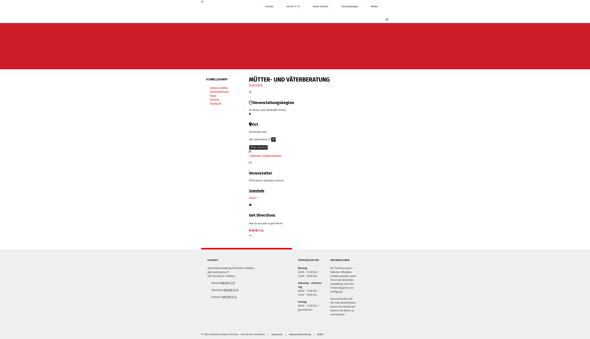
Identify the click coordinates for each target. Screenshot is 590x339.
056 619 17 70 (293, 6)
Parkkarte (215, 103)
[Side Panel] (386, 19)
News (213, 95)
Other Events (257, 147)
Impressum (277, 334)
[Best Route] (250, 230)
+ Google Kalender (271, 155)
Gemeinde (256, 191)
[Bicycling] (262, 230)
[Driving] (253, 230)
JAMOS (320, 334)
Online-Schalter (320, 6)
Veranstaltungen (349, 6)
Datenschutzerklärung (300, 334)
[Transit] (256, 230)
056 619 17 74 (229, 297)
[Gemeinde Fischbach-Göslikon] (226, 6)
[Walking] (259, 230)
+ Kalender (255, 155)
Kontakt (269, 6)
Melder (374, 6)
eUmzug (214, 99)
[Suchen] (381, 20)
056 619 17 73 (231, 290)
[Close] (250, 235)
